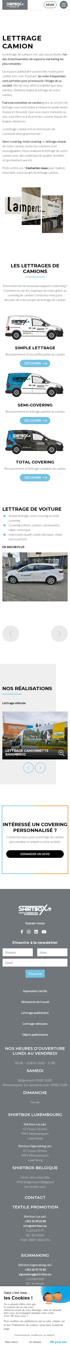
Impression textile (35, 991)
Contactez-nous (37, 168)
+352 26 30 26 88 (35, 1221)
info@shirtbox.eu (35, 1226)
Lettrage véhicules (35, 1023)
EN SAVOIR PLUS (13, 547)
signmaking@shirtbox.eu (35, 1274)
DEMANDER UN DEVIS (35, 854)
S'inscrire (35, 974)
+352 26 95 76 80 (35, 1269)
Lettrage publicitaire (35, 1012)
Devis (50, 4)
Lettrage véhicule (14, 703)
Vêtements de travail (35, 1002)
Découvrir (32, 363)
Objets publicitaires (35, 1034)
